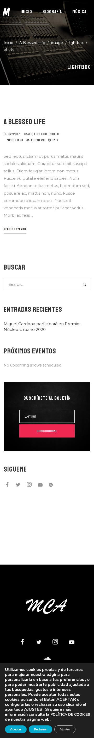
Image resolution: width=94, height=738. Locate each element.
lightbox (76, 42)
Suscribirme (47, 431)
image (57, 42)
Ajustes (65, 729)
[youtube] (40, 486)
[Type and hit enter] (84, 284)
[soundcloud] (47, 659)
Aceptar (15, 729)
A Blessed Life (24, 121)
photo (9, 49)
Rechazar (40, 729)
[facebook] (7, 485)
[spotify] (51, 485)
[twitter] (18, 485)
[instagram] (29, 485)
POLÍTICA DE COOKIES (70, 714)
